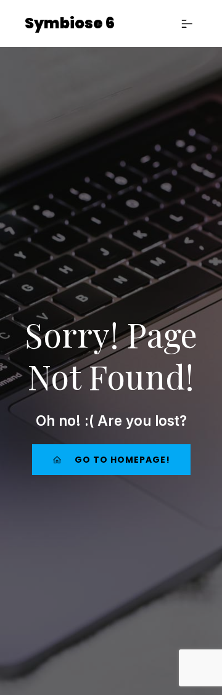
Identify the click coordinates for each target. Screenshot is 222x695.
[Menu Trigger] (194, 26)
